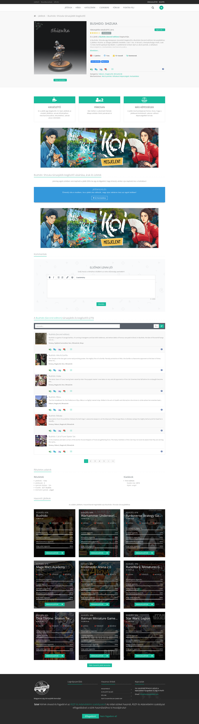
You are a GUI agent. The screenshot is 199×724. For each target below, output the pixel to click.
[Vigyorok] (72, 277)
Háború (101, 74)
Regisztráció (105, 689)
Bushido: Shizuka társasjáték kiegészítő (66, 15)
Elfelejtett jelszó (107, 692)
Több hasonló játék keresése (99, 665)
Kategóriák (90, 7)
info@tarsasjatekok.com (149, 694)
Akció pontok (107, 76)
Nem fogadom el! (108, 716)
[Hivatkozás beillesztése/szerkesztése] (67, 277)
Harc (70, 343)
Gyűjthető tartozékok (61, 343)
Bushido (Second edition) (109, 37)
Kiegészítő (109, 74)
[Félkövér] (50, 277)
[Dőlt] (54, 277)
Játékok (68, 7)
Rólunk (103, 695)
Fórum (116, 7)
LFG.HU (56, 2)
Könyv (82, 343)
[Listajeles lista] (58, 277)
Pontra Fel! (128, 7)
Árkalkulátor (152, 2)
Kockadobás (134, 76)
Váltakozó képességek (120, 76)
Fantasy (51, 343)
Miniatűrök (118, 74)
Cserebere (104, 7)
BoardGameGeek (46, 2)
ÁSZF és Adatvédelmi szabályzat (111, 698)
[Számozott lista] (62, 277)
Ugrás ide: (159, 30)
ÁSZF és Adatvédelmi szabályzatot (87, 704)
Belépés (162, 2)
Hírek (78, 7)
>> (113, 461)
